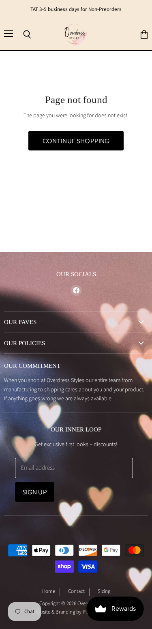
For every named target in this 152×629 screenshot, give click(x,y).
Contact (76, 591)
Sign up (34, 492)
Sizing (104, 591)
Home (48, 591)
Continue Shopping (76, 141)
